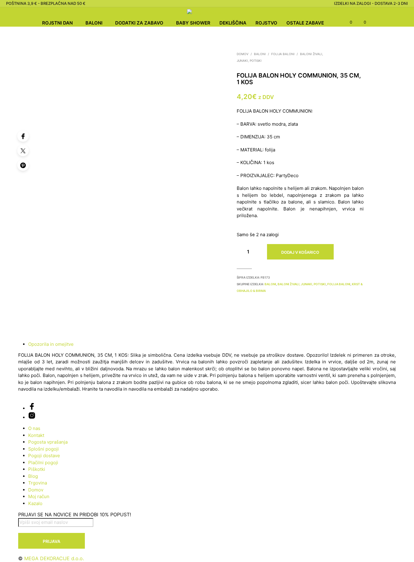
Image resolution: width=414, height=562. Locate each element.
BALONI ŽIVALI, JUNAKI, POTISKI (302, 284)
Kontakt (36, 435)
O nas (34, 428)
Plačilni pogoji (43, 462)
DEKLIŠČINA (232, 23)
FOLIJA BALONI (283, 54)
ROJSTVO (266, 23)
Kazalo (35, 503)
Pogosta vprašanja (48, 442)
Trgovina (37, 483)
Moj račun (38, 496)
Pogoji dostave (44, 455)
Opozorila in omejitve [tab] (51, 344)
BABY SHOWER (193, 23)
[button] (347, 22)
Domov (243, 54)
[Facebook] (23, 136)
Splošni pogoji (43, 449)
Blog (33, 476)
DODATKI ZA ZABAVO (139, 23)
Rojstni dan (57, 23)
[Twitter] (23, 150)
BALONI (93, 23)
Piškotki (36, 469)
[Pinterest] (23, 165)
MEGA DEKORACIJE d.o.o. (54, 558)
